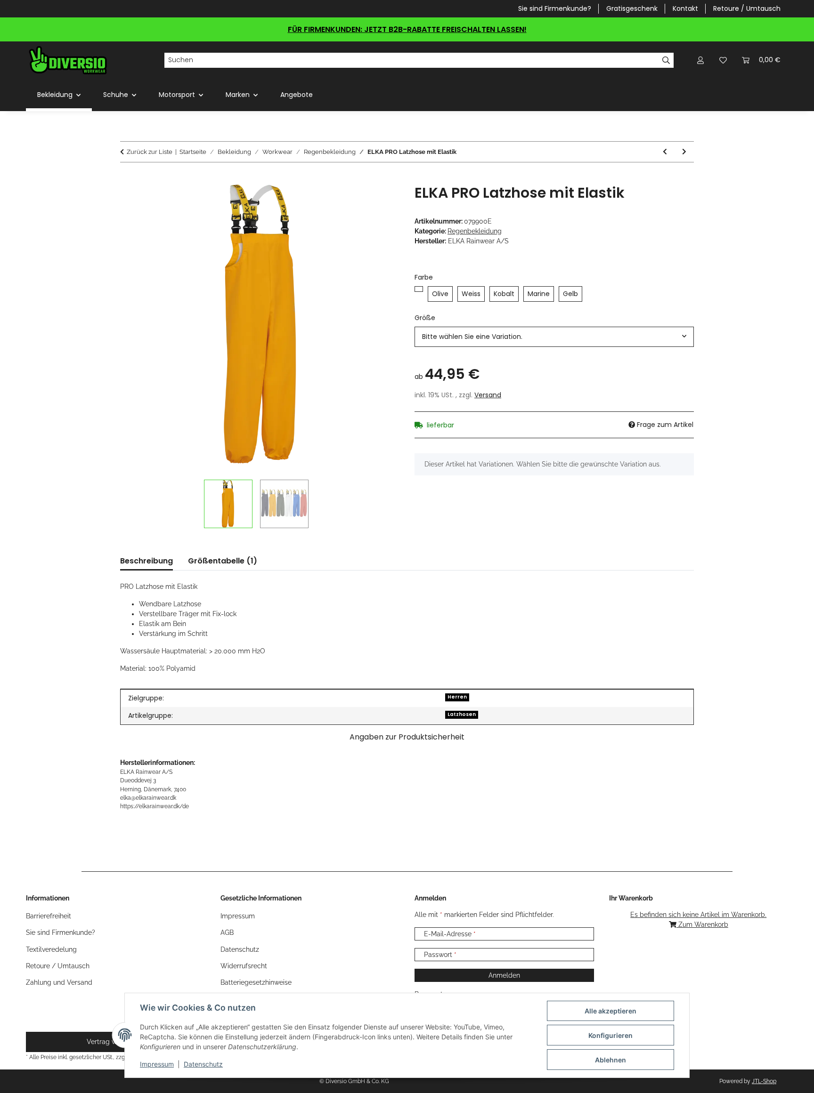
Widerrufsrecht (243, 966)
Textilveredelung (51, 949)
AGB (227, 932)
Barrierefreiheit (48, 916)
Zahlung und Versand (59, 982)
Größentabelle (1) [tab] (222, 560)
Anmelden (504, 975)
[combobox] (554, 337)
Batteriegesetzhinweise (256, 982)
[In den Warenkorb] (127, 179)
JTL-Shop (764, 1081)
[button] (700, 60)
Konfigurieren (610, 1035)
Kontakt (685, 8)
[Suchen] (666, 60)
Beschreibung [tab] (146, 560)
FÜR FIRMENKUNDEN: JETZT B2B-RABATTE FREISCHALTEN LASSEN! (407, 29)
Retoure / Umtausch (747, 8)
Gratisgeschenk (632, 8)
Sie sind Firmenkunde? (554, 8)
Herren (457, 696)
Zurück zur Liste (149, 151)
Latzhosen (462, 714)
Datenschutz (203, 1064)
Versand (487, 395)
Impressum (157, 1064)
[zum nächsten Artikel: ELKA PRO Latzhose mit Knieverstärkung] (684, 152)
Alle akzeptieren (610, 1011)
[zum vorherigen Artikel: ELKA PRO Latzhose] (665, 152)
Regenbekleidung (475, 231)
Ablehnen (610, 1060)
